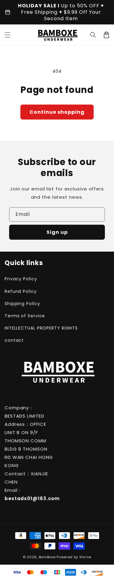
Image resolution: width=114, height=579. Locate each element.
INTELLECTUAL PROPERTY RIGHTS (29, 328)
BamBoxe (47, 557)
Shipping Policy (22, 304)
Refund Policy (21, 291)
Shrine (85, 557)
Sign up (57, 232)
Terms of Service (25, 316)
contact (14, 340)
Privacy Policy (21, 279)
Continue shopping (57, 112)
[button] (7, 35)
